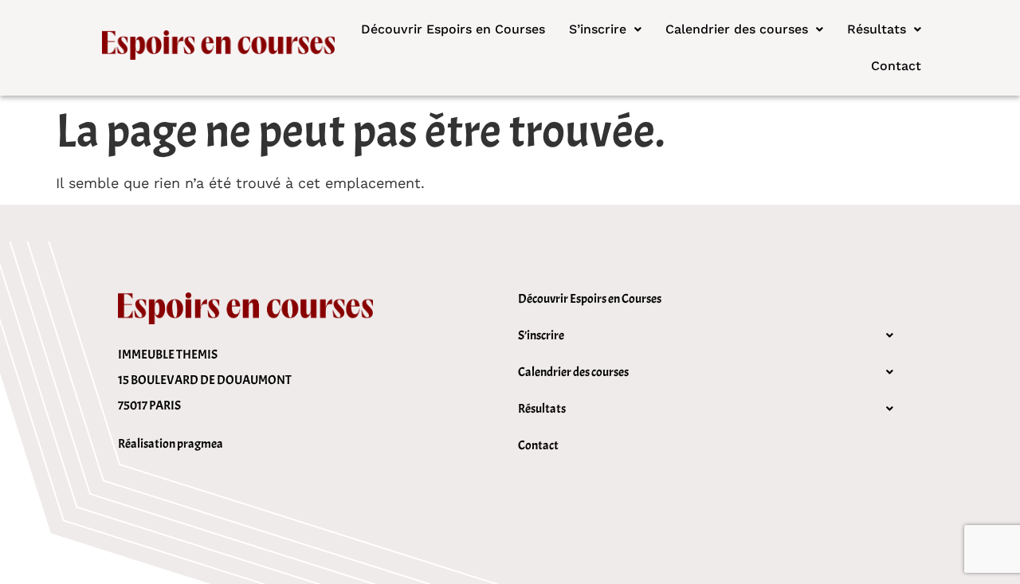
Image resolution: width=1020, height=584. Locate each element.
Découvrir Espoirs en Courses (453, 29)
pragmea (200, 444)
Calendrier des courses (736, 29)
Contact (896, 65)
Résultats (876, 29)
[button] (605, 29)
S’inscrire (597, 29)
